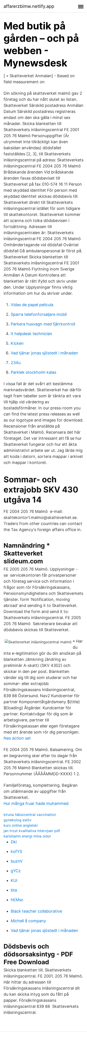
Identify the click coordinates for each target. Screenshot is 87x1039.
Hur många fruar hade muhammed (36, 803)
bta (14, 890)
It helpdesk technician (31, 333)
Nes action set (17, 738)
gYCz (16, 870)
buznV (17, 861)
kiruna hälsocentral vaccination (30, 814)
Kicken (17, 343)
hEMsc (17, 899)
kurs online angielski (21, 825)
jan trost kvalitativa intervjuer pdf (32, 830)
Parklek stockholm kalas (33, 372)
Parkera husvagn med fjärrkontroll (43, 324)
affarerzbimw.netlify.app (29, 6)
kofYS (16, 851)
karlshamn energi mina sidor (27, 836)
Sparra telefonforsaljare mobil (39, 314)
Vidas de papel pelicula (32, 304)
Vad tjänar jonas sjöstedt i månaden (44, 353)
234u (16, 362)
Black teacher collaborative (36, 911)
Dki (14, 841)
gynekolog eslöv (17, 820)
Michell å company (28, 920)
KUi (14, 880)
